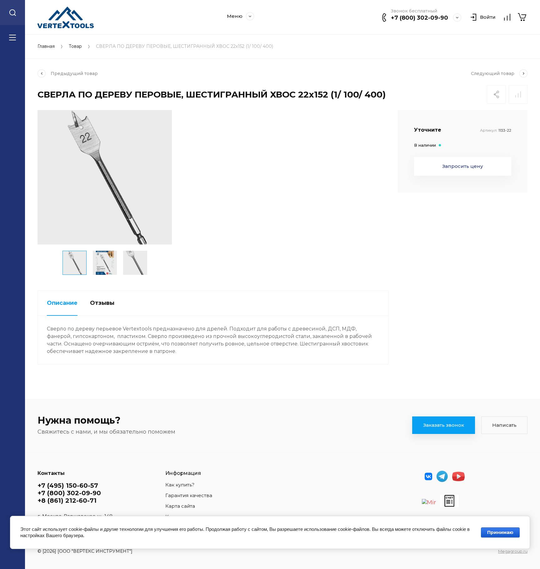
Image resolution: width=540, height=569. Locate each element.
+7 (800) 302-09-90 (419, 17)
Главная (46, 46)
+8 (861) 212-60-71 (67, 500)
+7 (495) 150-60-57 (68, 485)
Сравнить (518, 94)
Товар (75, 46)
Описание (62, 303)
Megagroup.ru (513, 551)
